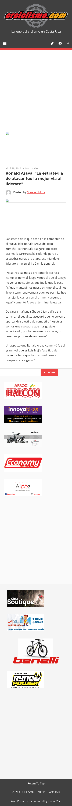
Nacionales (31, 168)
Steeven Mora (36, 192)
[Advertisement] (36, 545)
